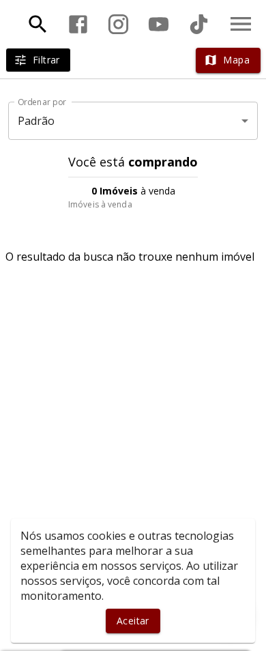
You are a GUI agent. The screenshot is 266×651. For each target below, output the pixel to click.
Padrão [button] (36, 120)
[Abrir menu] (241, 24)
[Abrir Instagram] (118, 24)
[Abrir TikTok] (199, 24)
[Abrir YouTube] (159, 24)
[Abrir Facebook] (78, 24)
